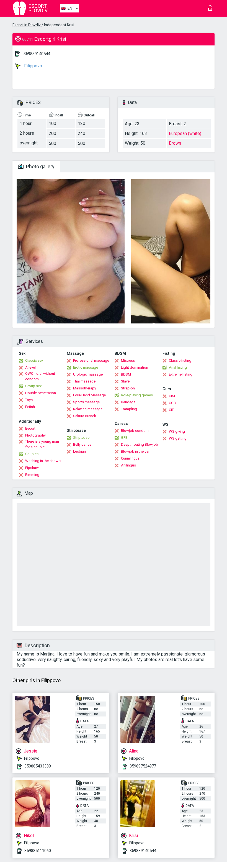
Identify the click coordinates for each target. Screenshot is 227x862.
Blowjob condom (135, 431)
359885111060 (37, 850)
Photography (35, 435)
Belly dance (82, 444)
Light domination (134, 367)
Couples (31, 454)
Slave (125, 381)
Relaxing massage (87, 409)
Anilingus (128, 465)
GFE (124, 437)
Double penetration (40, 393)
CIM (172, 396)
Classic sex (34, 360)
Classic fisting (180, 360)
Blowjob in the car (135, 451)
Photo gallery (40, 166)
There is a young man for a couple (42, 444)
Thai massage (84, 381)
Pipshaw (32, 468)
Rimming (32, 475)
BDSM (126, 374)
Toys (29, 400)
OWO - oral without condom (40, 376)
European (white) (185, 133)
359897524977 (143, 766)
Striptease (81, 437)
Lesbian (79, 451)
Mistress (128, 360)
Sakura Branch (84, 416)
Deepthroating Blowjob (139, 444)
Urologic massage (88, 374)
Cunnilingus (130, 458)
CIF (171, 410)
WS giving (177, 431)
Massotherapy (84, 388)
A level (30, 367)
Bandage (128, 402)
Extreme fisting (180, 374)
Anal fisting (178, 367)
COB (172, 403)
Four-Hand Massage (89, 395)
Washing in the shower (43, 461)
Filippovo (32, 65)
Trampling (129, 409)
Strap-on (128, 388)
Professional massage (91, 360)
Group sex (33, 386)
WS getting (178, 438)
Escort (30, 428)
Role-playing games (137, 395)
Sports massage (86, 402)
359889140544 (37, 53)
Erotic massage (85, 367)
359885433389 (37, 766)
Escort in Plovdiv (26, 25)
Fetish (30, 407)
